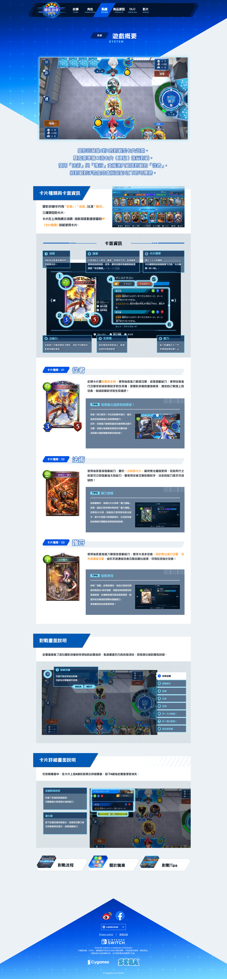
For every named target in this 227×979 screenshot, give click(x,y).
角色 (90, 5)
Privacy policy (106, 934)
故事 (75, 5)
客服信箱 (123, 934)
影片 (145, 5)
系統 (104, 5)
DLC (132, 6)
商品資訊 (119, 5)
